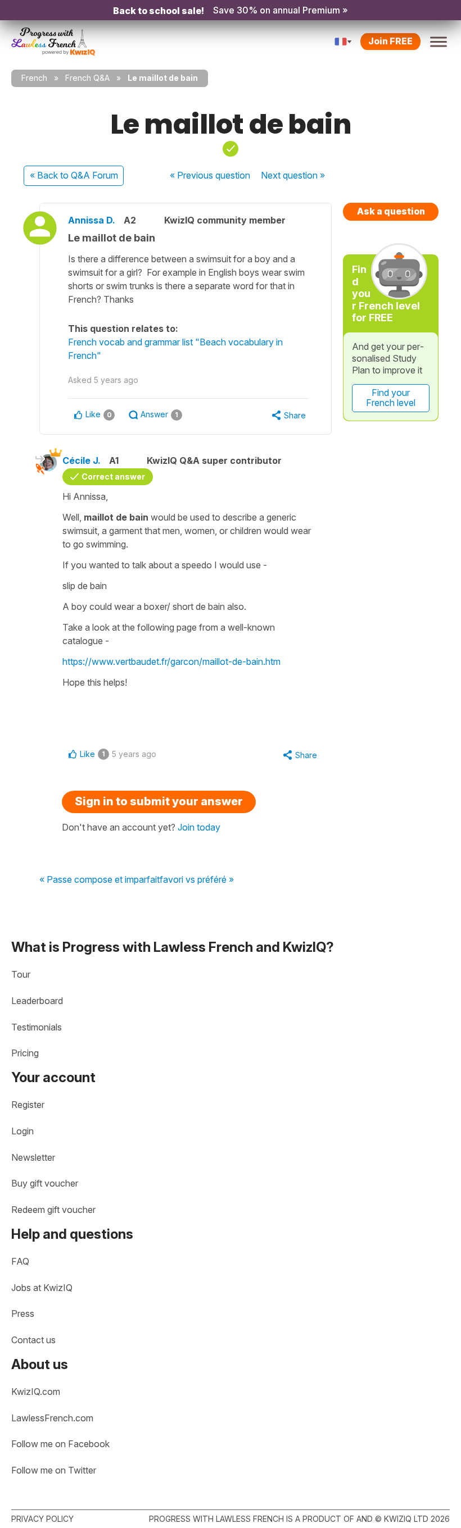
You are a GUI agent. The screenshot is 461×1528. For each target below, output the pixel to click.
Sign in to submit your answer (159, 801)
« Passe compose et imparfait (99, 880)
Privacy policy (42, 1519)
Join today (199, 827)
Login (22, 1131)
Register (27, 1104)
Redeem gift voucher (53, 1209)
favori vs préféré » (197, 880)
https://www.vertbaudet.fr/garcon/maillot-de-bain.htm (171, 661)
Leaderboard (37, 1000)
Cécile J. (81, 460)
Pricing (25, 1053)
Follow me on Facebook (60, 1443)
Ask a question (391, 211)
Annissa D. (91, 220)
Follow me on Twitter (53, 1470)
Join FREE (390, 41)
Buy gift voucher (44, 1183)
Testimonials (36, 1027)
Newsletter (33, 1157)
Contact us (33, 1339)
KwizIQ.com (35, 1391)
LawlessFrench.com (52, 1418)
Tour (20, 974)
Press (22, 1313)
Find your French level (390, 397)
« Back (74, 175)
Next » (293, 175)
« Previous (210, 175)
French (34, 78)
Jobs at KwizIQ (42, 1287)
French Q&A (87, 78)
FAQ (20, 1261)
